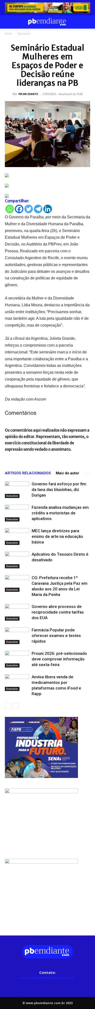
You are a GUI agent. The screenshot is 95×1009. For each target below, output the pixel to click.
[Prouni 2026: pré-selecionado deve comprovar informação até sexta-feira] (17, 659)
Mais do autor (67, 473)
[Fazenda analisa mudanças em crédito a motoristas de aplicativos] (17, 513)
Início (8, 34)
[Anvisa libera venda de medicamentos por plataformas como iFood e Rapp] (17, 682)
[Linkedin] (47, 209)
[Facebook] (19, 209)
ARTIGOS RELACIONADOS (28, 473)
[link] (47, 7)
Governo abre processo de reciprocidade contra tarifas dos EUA (58, 612)
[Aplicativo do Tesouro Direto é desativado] (17, 560)
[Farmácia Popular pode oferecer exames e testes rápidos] (17, 635)
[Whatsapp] (9, 209)
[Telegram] (38, 209)
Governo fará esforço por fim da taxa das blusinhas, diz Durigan (59, 489)
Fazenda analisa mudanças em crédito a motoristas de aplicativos (60, 513)
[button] (8, 22)
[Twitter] (28, 209)
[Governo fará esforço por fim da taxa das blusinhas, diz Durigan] (17, 489)
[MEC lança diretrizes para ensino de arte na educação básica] (17, 536)
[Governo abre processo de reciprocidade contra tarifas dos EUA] (17, 612)
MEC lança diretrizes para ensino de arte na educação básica (57, 536)
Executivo (24, 34)
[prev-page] (8, 706)
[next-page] (16, 706)
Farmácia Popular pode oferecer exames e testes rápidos (56, 635)
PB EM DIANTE (28, 94)
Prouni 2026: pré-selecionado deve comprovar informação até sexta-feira (59, 659)
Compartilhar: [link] (17, 201)
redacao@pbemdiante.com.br (47, 977)
